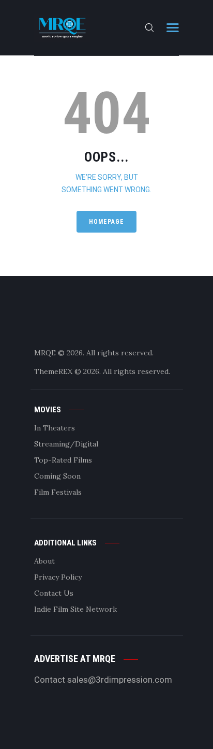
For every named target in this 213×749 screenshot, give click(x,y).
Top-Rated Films (63, 460)
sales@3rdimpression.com (119, 679)
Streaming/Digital (66, 444)
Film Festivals (58, 492)
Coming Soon (57, 476)
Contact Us (53, 593)
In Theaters (54, 428)
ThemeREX (53, 371)
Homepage (106, 221)
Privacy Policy (58, 577)
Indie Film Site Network (75, 609)
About (44, 561)
